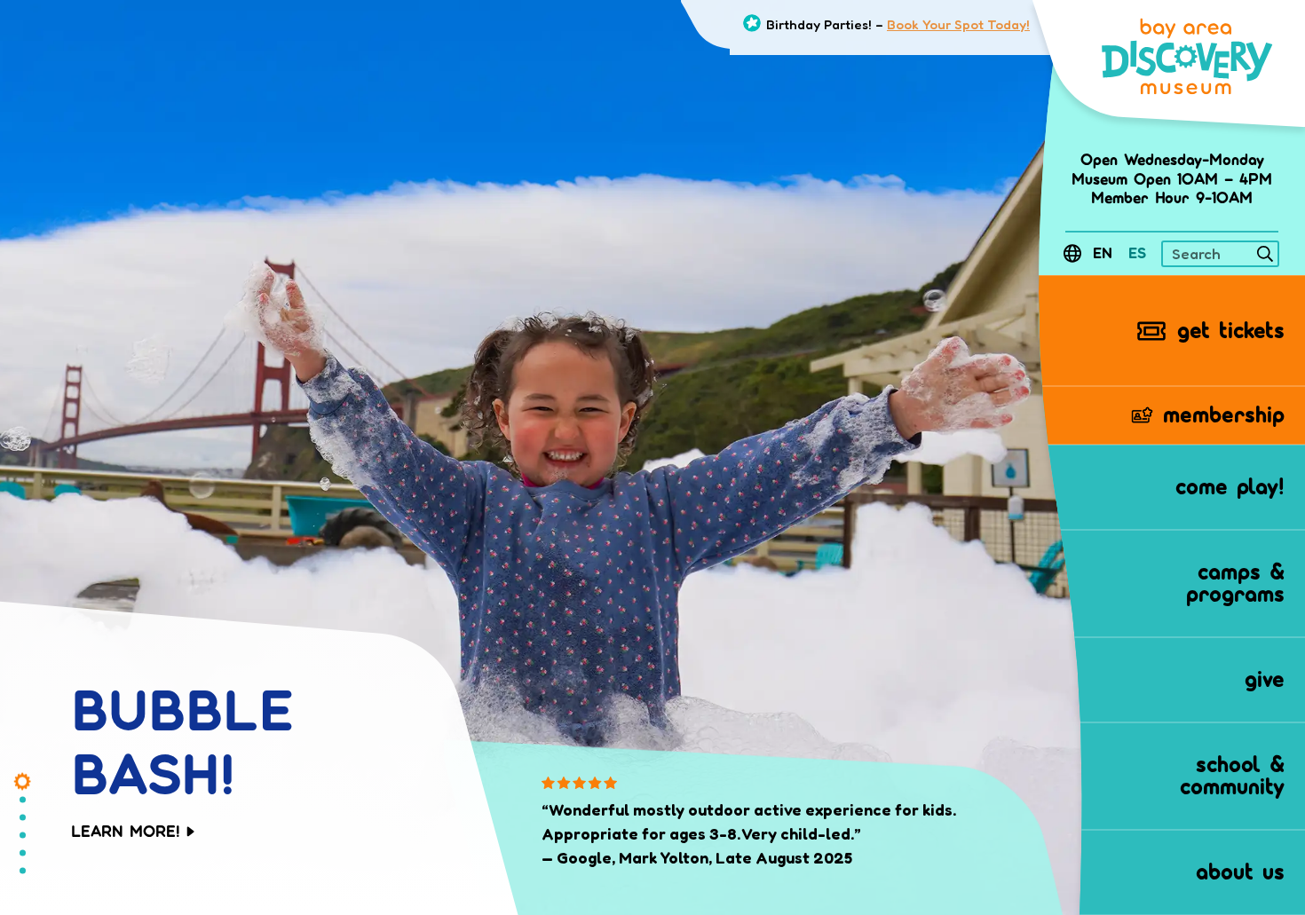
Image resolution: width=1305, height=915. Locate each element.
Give (1265, 679)
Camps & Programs (1235, 583)
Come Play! (1230, 486)
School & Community (1232, 775)
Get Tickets (1231, 330)
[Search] (1265, 257)
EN (1102, 253)
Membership (1224, 414)
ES (1137, 253)
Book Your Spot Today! (958, 24)
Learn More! (128, 831)
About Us (1240, 871)
